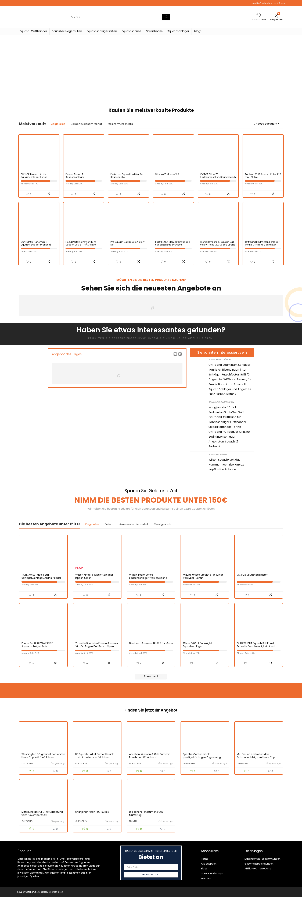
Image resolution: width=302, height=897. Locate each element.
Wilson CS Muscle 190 (167, 174)
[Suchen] (166, 17)
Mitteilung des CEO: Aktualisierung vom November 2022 (42, 813)
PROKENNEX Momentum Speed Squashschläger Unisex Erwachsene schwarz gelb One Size (173, 246)
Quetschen (27, 763)
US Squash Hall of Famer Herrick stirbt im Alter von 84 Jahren (94, 755)
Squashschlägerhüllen (67, 31)
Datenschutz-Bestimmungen (263, 859)
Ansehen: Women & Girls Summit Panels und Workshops (149, 755)
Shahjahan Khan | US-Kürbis (92, 812)
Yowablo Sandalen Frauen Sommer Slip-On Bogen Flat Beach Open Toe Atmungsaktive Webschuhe (96, 646)
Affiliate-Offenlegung (258, 868)
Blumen (133, 821)
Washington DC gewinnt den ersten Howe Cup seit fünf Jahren (43, 755)
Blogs (204, 868)
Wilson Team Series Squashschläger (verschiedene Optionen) (148, 578)
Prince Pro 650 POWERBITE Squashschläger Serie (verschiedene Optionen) (37, 646)
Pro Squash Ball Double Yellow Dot (127, 243)
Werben (206, 878)
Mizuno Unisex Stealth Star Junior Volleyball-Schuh (203, 576)
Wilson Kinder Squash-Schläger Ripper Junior (94, 576)
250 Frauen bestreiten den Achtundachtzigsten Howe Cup (256, 755)
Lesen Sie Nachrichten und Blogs (267, 3)
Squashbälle (154, 31)
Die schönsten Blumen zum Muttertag (146, 813)
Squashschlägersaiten (102, 31)
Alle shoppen (209, 863)
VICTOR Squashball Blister (252, 574)
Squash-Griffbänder (33, 31)
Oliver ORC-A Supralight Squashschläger (197, 644)
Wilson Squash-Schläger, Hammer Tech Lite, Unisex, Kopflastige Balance (226, 464)
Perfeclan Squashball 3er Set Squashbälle (126, 176)
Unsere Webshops (212, 873)
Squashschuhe (131, 31)
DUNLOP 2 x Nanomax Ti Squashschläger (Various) (36, 243)
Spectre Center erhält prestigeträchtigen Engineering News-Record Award (202, 757)
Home (204, 859)
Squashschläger (178, 31)
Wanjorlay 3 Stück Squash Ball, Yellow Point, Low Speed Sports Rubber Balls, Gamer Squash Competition (217, 246)
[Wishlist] (259, 15)
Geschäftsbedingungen (259, 863)
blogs (198, 31)
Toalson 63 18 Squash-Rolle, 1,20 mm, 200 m (263, 176)
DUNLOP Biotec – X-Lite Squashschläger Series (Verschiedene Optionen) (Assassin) (35, 178)
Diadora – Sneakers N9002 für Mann (151, 643)
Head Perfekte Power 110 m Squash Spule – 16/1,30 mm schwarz (81, 244)
